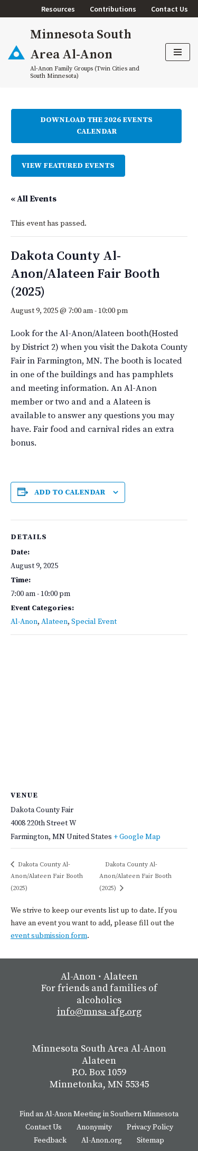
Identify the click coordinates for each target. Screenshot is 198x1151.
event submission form (49, 936)
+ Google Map (137, 837)
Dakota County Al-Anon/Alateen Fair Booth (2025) (47, 876)
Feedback (50, 1140)
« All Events (33, 199)
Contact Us (169, 9)
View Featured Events (68, 165)
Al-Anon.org (101, 1140)
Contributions (113, 9)
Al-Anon (24, 622)
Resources (58, 9)
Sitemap (150, 1140)
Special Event (94, 622)
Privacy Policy (150, 1127)
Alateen (54, 622)
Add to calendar (69, 492)
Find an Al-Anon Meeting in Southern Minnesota (99, 1114)
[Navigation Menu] (177, 52)
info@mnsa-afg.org (99, 1012)
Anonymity (94, 1127)
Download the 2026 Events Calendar (96, 125)
